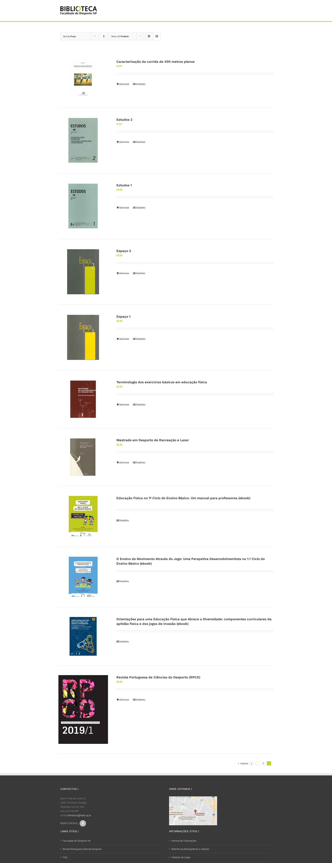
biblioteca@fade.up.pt (79, 815)
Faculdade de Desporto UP (76, 840)
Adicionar (124, 84)
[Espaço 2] (83, 272)
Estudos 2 (124, 119)
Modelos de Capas (180, 857)
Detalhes (140, 84)
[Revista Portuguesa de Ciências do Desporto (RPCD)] (83, 709)
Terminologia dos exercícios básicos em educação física (161, 382)
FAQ (65, 857)
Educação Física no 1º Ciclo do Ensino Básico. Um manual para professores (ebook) (183, 498)
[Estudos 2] (83, 140)
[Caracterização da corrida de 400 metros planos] (83, 78)
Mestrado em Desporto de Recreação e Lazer (152, 440)
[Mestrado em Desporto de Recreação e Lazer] (83, 457)
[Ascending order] (103, 36)
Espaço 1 (123, 316)
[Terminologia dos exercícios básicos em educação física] (83, 399)
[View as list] (156, 36)
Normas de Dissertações (183, 840)
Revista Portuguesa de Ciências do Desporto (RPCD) (158, 677)
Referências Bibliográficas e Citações (190, 849)
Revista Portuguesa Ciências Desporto (82, 849)
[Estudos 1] (83, 206)
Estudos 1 (124, 185)
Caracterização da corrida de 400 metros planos (155, 62)
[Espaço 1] (83, 337)
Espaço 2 (123, 251)
